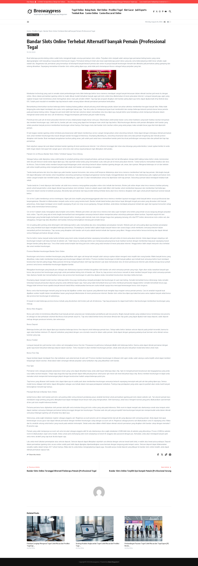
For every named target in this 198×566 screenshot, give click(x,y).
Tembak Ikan (78, 13)
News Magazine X (113, 562)
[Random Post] (164, 22)
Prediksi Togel (116, 9)
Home (29, 31)
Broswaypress (47, 10)
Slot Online (102, 9)
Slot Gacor (129, 9)
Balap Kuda (90, 9)
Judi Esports (141, 9)
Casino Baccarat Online (110, 13)
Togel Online (78, 9)
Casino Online (91, 13)
